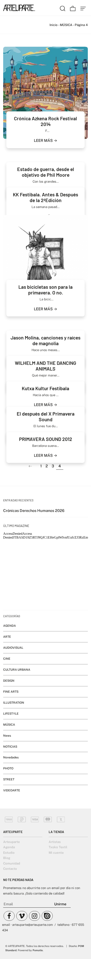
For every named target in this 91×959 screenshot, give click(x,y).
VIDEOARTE (11, 790)
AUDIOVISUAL (13, 647)
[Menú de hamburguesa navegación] (83, 7)
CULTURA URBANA (16, 669)
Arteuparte (11, 842)
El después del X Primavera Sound (45, 416)
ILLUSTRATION (13, 702)
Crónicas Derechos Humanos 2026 (33, 510)
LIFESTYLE (11, 713)
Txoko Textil (58, 847)
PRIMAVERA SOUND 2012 (45, 439)
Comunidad (11, 863)
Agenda (9, 847)
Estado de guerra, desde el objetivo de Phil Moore (45, 172)
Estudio (9, 852)
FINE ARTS (10, 691)
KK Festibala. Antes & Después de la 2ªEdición (45, 197)
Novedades (11, 757)
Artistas (55, 842)
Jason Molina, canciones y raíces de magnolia (45, 340)
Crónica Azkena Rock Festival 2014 (45, 121)
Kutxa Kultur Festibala (45, 388)
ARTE (7, 636)
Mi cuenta (56, 852)
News (7, 735)
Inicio (54, 25)
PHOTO (8, 768)
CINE (6, 658)
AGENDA (9, 625)
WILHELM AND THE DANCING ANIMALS (45, 366)
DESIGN (8, 680)
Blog (6, 858)
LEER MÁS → (45, 140)
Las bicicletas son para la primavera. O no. (45, 289)
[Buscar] (63, 7)
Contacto (10, 868)
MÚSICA (66, 25)
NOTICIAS (10, 746)
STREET (8, 779)
